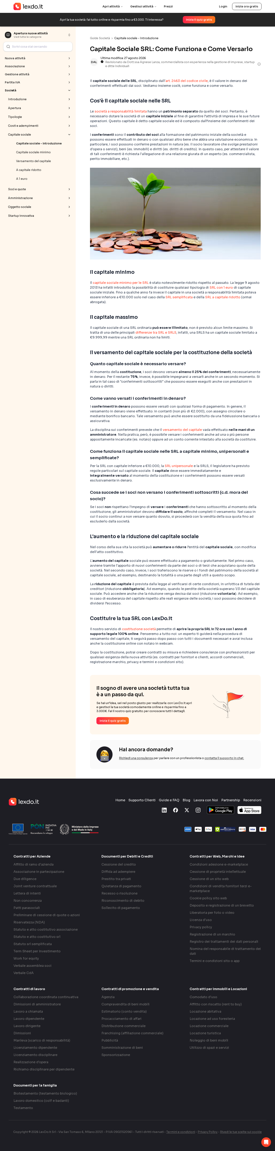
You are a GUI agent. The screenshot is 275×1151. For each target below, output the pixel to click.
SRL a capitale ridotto (222, 297)
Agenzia (108, 997)
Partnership (230, 800)
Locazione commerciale (209, 1026)
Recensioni (252, 800)
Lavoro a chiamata (28, 1011)
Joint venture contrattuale (35, 886)
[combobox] (37, 46)
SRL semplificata (179, 297)
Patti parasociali (26, 908)
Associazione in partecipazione (38, 872)
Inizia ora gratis (247, 6)
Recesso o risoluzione (119, 893)
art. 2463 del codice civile (186, 81)
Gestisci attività (141, 6)
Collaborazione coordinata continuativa (45, 997)
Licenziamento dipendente (35, 1048)
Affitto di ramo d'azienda (33, 864)
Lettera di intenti (27, 893)
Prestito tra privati (116, 879)
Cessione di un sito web (209, 879)
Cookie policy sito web (208, 898)
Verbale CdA (23, 973)
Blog (186, 800)
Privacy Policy (207, 1132)
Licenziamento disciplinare (35, 1055)
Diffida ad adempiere (118, 872)
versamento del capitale (182, 430)
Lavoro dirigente (26, 1026)
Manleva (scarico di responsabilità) (41, 1040)
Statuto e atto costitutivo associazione (45, 929)
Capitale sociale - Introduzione (39, 143)
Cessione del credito (118, 864)
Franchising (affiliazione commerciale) (132, 1033)
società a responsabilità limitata (121, 111)
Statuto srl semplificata (32, 944)
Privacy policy (201, 927)
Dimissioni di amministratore (37, 1004)
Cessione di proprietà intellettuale (218, 872)
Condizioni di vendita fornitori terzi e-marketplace (221, 888)
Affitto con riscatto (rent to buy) (216, 1004)
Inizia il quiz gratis (199, 19)
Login (223, 6)
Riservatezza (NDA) (29, 922)
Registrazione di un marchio (212, 934)
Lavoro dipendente (28, 1019)
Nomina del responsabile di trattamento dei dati (225, 951)
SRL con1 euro (221, 287)
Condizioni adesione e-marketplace (219, 864)
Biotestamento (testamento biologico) (45, 1093)
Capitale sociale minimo (33, 152)
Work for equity (26, 958)
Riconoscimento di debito (122, 901)
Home (120, 800)
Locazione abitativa (205, 1011)
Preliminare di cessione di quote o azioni (46, 915)
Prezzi (168, 6)
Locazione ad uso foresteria (212, 1019)
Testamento (23, 1108)
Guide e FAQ (169, 800)
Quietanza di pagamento (121, 886)
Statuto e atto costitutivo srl (36, 937)
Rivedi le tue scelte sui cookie (241, 1132)
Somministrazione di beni (122, 1048)
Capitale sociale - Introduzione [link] (136, 38)
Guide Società (100, 38)
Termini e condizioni (180, 1132)
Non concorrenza (27, 901)
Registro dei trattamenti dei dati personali (224, 941)
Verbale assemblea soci (32, 966)
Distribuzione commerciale (123, 1026)
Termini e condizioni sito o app (215, 961)
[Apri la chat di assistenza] (266, 1142)
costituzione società (139, 629)
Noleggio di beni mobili (209, 1040)
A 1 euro (21, 179)
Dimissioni (22, 1033)
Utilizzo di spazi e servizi (209, 1048)
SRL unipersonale (179, 466)
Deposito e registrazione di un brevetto (222, 905)
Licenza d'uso (201, 920)
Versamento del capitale (33, 161)
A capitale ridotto (28, 170)
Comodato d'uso (203, 997)
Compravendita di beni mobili (125, 1004)
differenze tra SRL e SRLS (155, 332)
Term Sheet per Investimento (37, 951)
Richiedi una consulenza (136, 758)
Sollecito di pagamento (120, 908)
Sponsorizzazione (115, 1055)
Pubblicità (109, 1040)
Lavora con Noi (205, 800)
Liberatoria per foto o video (212, 913)
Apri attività (111, 6)
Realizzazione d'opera (30, 1062)
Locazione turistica (205, 1033)
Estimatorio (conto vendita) (124, 1011)
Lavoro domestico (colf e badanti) (41, 1101)
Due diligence (24, 879)
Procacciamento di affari (121, 1019)
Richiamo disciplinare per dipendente (43, 1069)
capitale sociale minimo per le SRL (121, 283)
